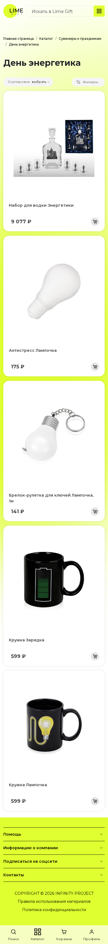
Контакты (13, 874)
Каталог (46, 38)
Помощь (12, 834)
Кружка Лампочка (28, 784)
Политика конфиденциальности (54, 909)
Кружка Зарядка (26, 640)
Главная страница (18, 38)
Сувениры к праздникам (80, 38)
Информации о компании (30, 847)
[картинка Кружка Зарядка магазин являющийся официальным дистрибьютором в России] (54, 581)
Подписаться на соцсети (30, 861)
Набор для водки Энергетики (41, 205)
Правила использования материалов (54, 901)
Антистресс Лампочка (33, 350)
